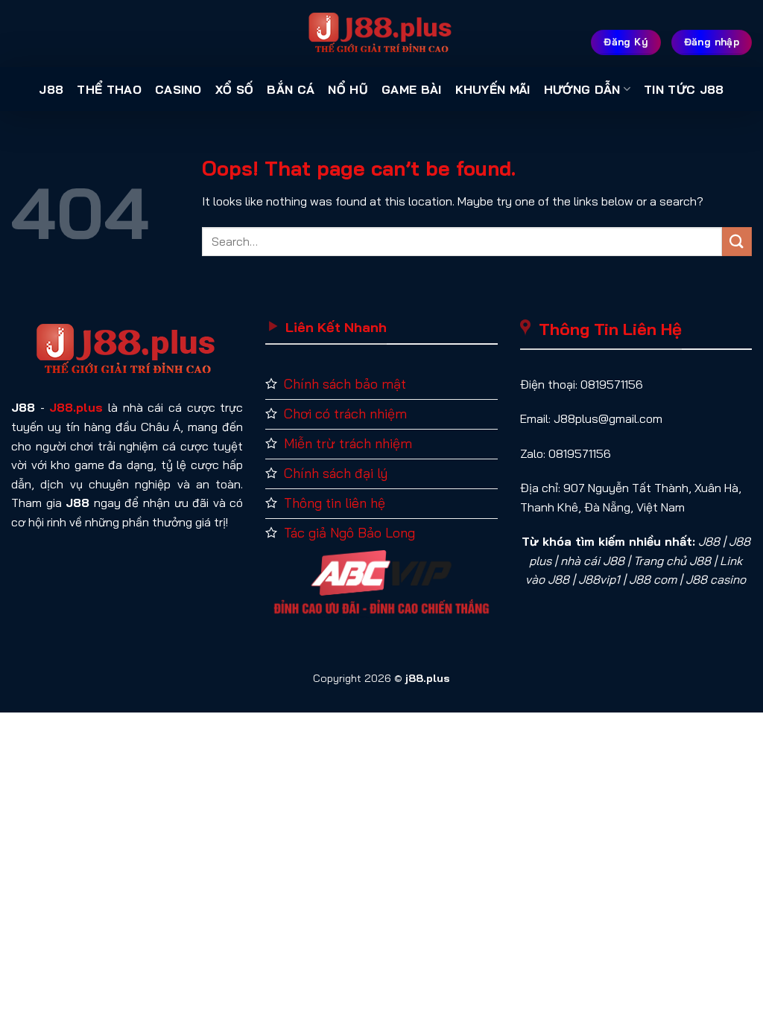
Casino (178, 89)
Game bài (412, 89)
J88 (51, 89)
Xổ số (234, 89)
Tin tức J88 (684, 89)
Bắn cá (290, 89)
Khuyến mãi (493, 89)
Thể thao (109, 89)
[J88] (381, 33)
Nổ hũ (348, 89)
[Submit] (737, 241)
